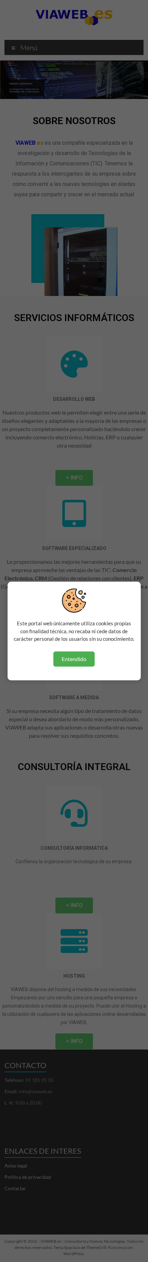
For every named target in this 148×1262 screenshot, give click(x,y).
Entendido (74, 659)
